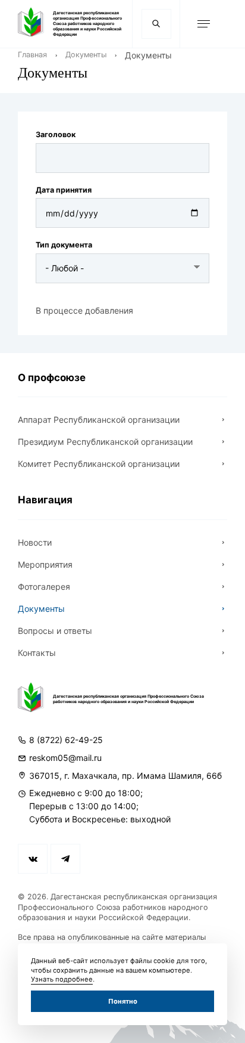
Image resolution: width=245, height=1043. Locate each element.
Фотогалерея (44, 586)
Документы (85, 54)
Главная (32, 54)
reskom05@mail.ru (65, 758)
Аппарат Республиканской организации (99, 419)
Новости (35, 542)
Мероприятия (45, 564)
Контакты (37, 653)
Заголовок (56, 134)
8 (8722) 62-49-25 (66, 740)
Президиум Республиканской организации (105, 442)
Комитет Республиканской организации (99, 464)
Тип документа (64, 244)
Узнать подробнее (62, 979)
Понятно (122, 1001)
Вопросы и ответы (55, 631)
